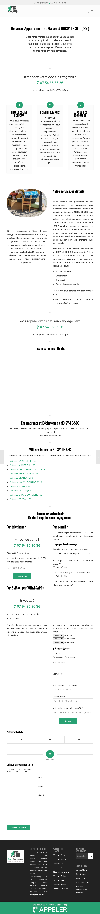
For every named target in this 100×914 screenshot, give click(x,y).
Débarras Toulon (59, 876)
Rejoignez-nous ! (37, 895)
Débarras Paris (59, 855)
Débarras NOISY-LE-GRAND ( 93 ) (26, 482)
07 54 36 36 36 (58, 2)
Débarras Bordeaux (60, 868)
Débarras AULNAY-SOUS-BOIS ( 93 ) (27, 469)
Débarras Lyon (59, 864)
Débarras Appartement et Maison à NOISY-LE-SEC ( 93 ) (50, 28)
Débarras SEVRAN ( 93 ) (21, 499)
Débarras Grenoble (60, 889)
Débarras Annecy (60, 884)
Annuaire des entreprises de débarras (81, 890)
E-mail (41, 786)
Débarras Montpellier (61, 872)
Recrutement (81, 874)
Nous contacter (82, 878)
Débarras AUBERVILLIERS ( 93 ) (25, 473)
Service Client (81, 870)
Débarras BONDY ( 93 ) (20, 486)
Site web (41, 795)
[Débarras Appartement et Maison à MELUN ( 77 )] (2, 457)
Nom (40, 777)
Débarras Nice (58, 880)
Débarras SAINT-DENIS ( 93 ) (24, 461)
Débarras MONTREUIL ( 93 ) (23, 465)
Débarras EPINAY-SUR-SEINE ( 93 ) (26, 494)
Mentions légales (82, 882)
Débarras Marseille (60, 859)
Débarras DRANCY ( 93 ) (21, 478)
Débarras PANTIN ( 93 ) (21, 490)
